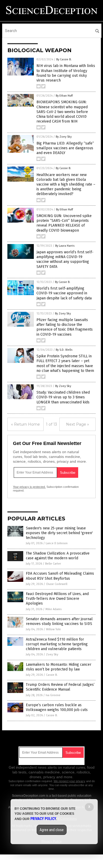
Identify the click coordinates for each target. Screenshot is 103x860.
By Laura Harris (64, 245)
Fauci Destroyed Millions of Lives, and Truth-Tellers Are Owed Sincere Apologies (57, 599)
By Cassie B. (64, 59)
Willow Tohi (53, 629)
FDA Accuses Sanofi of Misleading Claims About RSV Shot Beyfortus (60, 575)
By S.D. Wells (64, 350)
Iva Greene (53, 695)
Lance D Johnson (57, 543)
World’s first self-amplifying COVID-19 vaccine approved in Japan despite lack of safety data (64, 293)
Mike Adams (53, 609)
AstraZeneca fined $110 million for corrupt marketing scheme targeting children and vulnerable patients (57, 644)
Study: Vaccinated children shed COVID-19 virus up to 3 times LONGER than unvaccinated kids (63, 397)
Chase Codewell (56, 584)
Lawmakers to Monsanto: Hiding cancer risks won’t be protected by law (58, 667)
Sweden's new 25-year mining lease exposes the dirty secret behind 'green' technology (59, 533)
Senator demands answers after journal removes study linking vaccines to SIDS (59, 621)
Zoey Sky (52, 654)
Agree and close (52, 830)
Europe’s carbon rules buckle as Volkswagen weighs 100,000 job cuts (57, 707)
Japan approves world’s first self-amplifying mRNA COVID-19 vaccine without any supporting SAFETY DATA (64, 259)
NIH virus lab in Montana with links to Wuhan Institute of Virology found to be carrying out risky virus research (65, 73)
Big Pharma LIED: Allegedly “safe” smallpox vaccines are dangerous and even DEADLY (65, 148)
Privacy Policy (43, 819)
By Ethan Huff (64, 95)
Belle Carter (53, 563)
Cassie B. (52, 675)
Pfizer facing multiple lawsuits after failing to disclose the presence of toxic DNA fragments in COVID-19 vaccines (64, 327)
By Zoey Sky (64, 136)
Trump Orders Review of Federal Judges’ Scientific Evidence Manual (60, 687)
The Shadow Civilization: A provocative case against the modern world (58, 555)
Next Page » (77, 424)
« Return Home (25, 424)
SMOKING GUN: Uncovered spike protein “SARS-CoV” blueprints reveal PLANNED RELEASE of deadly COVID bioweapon (64, 223)
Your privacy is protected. (29, 486)
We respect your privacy (69, 781)
